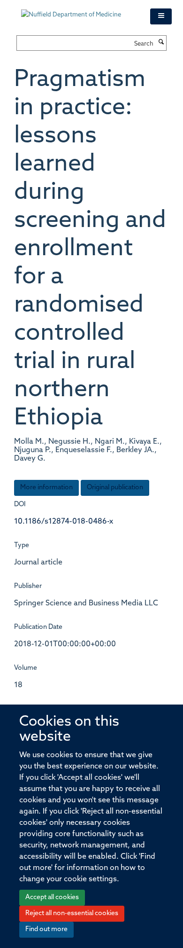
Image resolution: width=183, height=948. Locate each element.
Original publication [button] (115, 487)
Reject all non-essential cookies (71, 913)
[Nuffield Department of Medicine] (78, 10)
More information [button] (46, 487)
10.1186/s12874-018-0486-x (63, 521)
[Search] (161, 43)
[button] (161, 16)
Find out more (46, 929)
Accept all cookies (52, 897)
